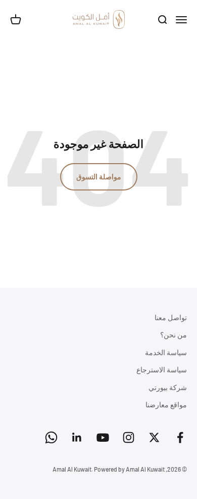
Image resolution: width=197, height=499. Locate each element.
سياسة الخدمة (166, 352)
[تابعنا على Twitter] (154, 437)
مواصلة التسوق (98, 176)
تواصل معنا (171, 317)
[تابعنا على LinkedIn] (77, 437)
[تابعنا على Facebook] (180, 437)
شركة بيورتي (168, 387)
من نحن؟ (173, 334)
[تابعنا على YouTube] (103, 437)
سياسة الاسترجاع (161, 369)
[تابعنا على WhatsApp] (51, 437)
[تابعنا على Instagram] (128, 437)
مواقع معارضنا (166, 404)
